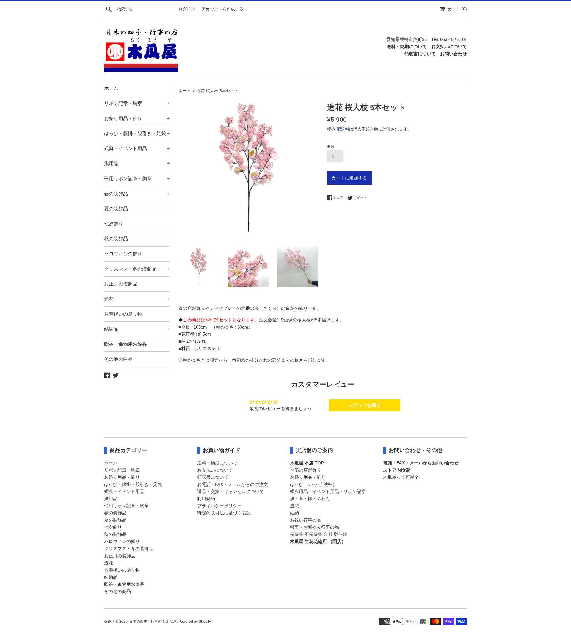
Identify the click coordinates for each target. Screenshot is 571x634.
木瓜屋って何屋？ (401, 477)
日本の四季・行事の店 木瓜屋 (153, 621)
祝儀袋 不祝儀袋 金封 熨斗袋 (318, 534)
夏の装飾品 (116, 208)
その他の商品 (118, 359)
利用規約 (206, 498)
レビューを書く (364, 405)
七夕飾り (113, 223)
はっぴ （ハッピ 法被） (313, 484)
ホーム (111, 88)
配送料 (343, 129)
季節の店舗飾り (305, 470)
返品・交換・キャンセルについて (230, 491)
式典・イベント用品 (137, 148)
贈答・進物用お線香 (125, 344)
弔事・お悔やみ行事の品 (314, 527)
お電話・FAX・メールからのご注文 (232, 484)
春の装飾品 (137, 193)
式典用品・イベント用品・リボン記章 (328, 491)
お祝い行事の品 (305, 519)
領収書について (212, 477)
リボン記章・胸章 (137, 103)
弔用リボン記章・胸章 (137, 178)
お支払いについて (215, 470)
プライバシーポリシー (219, 505)
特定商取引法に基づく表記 (224, 512)
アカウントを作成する (222, 9)
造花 (137, 299)
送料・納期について (217, 462)
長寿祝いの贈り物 (123, 313)
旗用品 (137, 163)
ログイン (186, 9)
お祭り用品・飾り (137, 118)
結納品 (137, 329)
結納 (294, 512)
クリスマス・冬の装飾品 (137, 269)
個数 (330, 147)
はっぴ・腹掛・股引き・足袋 (137, 133)
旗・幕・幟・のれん (310, 498)
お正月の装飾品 (120, 283)
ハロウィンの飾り (123, 253)
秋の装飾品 (116, 238)
